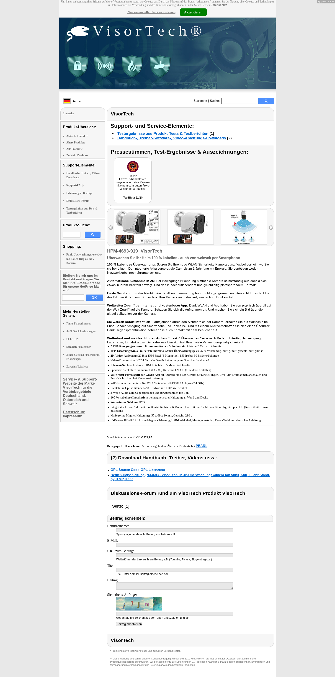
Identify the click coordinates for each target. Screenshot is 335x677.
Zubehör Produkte (77, 155)
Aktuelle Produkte (77, 136)
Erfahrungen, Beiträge (79, 193)
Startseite (200, 100)
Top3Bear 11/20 (133, 197)
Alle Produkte (74, 149)
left (110, 227)
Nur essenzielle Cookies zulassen (151, 12)
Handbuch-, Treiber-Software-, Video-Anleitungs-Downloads (171, 138)
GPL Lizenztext (153, 470)
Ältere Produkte (75, 142)
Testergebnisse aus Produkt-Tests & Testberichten (162, 133)
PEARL (201, 446)
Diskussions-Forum (77, 200)
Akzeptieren (193, 12)
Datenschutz (219, 5)
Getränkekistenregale (80, 331)
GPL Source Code (125, 470)
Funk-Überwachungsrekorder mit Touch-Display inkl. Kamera (84, 258)
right (271, 227)
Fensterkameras (78, 323)
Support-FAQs (75, 185)
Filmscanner (78, 346)
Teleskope (77, 366)
